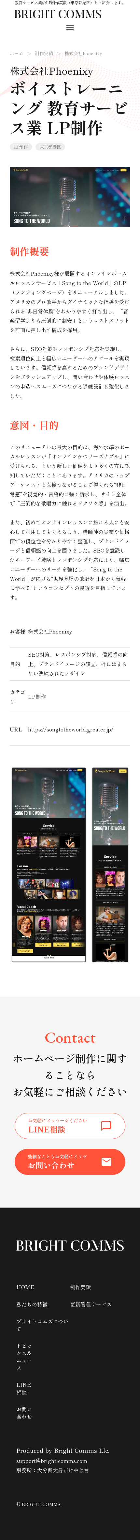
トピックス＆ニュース (24, 1357)
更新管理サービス (91, 1304)
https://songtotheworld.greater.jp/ (70, 729)
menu (70, 28)
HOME (25, 1287)
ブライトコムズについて (42, 1325)
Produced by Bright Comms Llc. (62, 1450)
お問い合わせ (24, 1412)
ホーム (16, 53)
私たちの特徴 (32, 1304)
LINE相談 (23, 1388)
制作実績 (44, 53)
